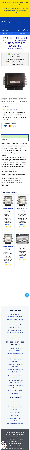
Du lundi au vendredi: (15, 33)
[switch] (3, 448)
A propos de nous (15, 401)
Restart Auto (6, 21)
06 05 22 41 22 (7, 33)
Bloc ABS (10, 98)
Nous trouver (15, 415)
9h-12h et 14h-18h (23, 33)
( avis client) (12, 110)
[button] (19, 30)
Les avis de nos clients (15, 404)
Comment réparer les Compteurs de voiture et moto (15, 332)
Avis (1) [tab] (4, 139)
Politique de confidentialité (15, 424)
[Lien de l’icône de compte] (27, 30)
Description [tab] (5, 136)
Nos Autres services (15, 338)
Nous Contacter (15, 412)
